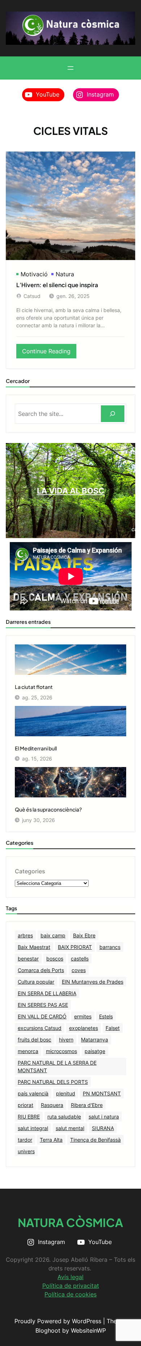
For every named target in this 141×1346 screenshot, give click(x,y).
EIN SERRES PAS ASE (43, 1005)
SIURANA (103, 1128)
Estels (106, 1016)
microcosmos (61, 1051)
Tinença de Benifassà (95, 1140)
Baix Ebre (84, 935)
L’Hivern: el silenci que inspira (57, 285)
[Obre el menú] (70, 68)
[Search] (112, 413)
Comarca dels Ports (41, 970)
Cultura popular (36, 982)
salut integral (33, 1128)
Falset (113, 1028)
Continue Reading (49, 352)
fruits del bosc (34, 1039)
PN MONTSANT (102, 1093)
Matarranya (94, 1039)
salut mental (70, 1128)
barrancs (109, 947)
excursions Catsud (39, 1028)
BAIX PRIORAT (75, 947)
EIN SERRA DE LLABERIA (47, 993)
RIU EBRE (29, 1116)
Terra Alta (51, 1140)
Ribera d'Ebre (87, 1105)
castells (80, 958)
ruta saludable (64, 1116)
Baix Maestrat (34, 947)
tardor (25, 1140)
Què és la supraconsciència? (48, 809)
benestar (28, 958)
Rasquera (52, 1105)
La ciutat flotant (34, 686)
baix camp (52, 935)
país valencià (33, 1093)
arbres (25, 935)
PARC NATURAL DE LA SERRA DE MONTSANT (57, 1066)
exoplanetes (83, 1028)
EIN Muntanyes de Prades (92, 982)
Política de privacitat (70, 1285)
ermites (82, 1016)
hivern (66, 1039)
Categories (30, 871)
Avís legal (70, 1277)
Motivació (34, 274)
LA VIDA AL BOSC (70, 490)
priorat (25, 1105)
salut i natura (104, 1116)
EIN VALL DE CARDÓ (42, 1016)
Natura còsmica (70, 1222)
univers (26, 1151)
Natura (65, 274)
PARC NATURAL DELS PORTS (53, 1082)
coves (79, 970)
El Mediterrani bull (36, 748)
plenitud (65, 1093)
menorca (28, 1051)
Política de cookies (70, 1294)
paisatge (95, 1051)
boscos (54, 958)
